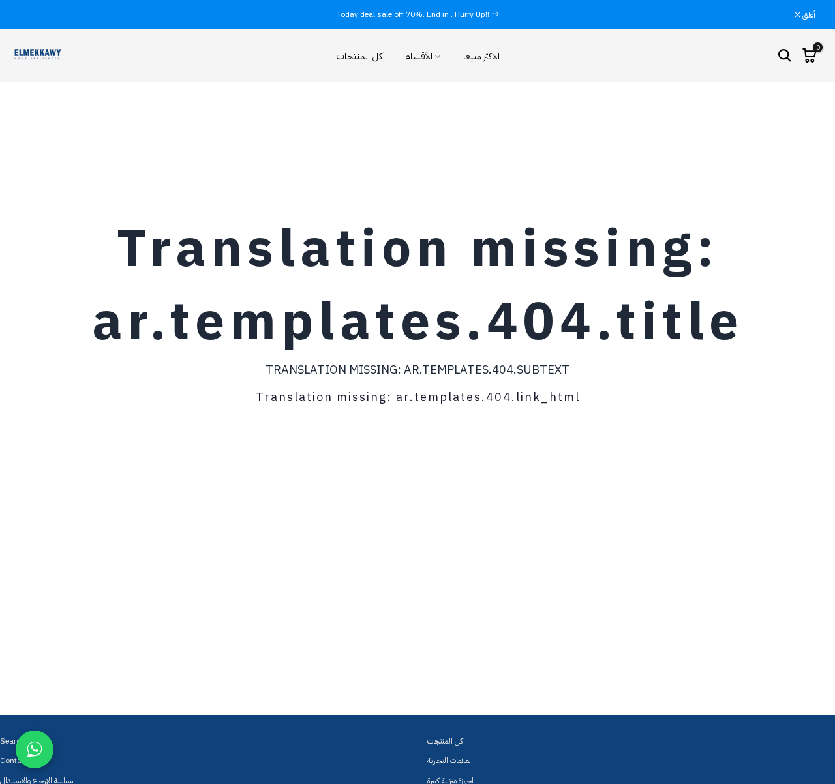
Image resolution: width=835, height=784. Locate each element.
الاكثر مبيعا (481, 56)
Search (12, 741)
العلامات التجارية (450, 760)
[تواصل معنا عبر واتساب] (34, 749)
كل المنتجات (359, 56)
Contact (14, 760)
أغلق (32, 15)
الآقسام (419, 56)
